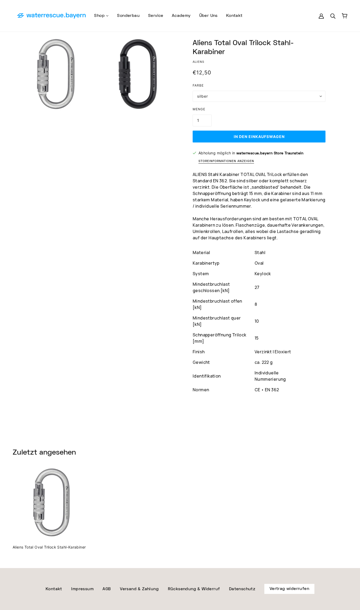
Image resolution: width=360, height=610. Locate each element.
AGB (107, 589)
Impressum (82, 589)
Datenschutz (242, 589)
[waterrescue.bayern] (51, 16)
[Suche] (332, 16)
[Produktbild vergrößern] (56, 74)
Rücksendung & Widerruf (194, 589)
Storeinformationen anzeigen (226, 161)
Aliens (198, 62)
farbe (198, 85)
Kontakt (54, 589)
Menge (199, 109)
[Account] (321, 16)
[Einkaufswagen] (345, 16)
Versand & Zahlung (139, 589)
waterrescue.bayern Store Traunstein (269, 153)
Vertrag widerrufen (289, 589)
